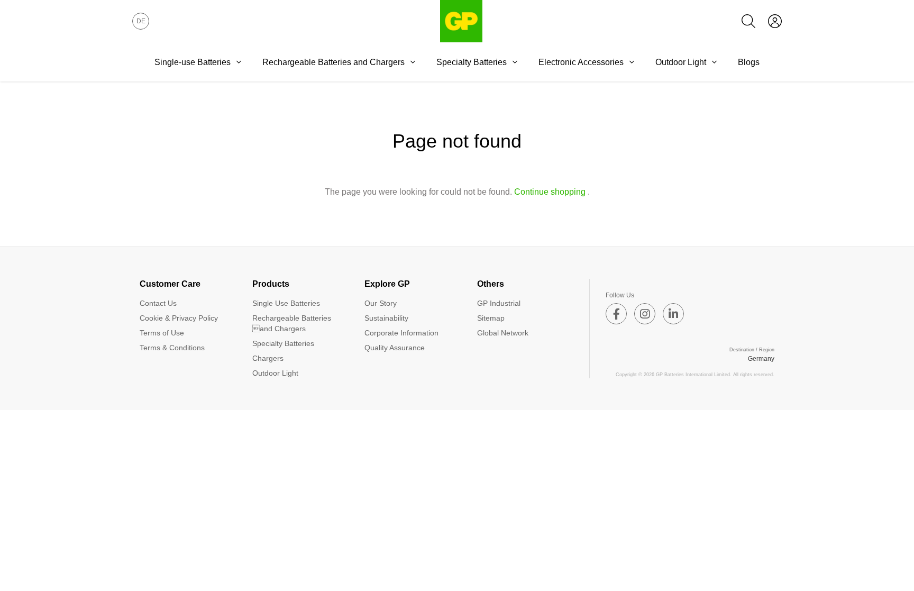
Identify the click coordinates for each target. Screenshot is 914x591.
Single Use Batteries (286, 303)
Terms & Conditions (172, 347)
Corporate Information (401, 333)
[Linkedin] (673, 313)
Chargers (268, 358)
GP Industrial (498, 303)
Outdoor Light (680, 62)
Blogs (749, 62)
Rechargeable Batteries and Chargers (333, 62)
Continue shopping (550, 191)
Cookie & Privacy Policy (179, 318)
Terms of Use (162, 333)
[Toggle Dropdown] (238, 62)
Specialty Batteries (471, 62)
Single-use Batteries (192, 62)
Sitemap (491, 318)
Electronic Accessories (581, 62)
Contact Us (158, 303)
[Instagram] (644, 313)
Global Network (502, 333)
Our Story (380, 303)
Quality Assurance (394, 347)
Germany (761, 358)
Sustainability (386, 318)
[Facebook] (616, 313)
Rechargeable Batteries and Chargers (291, 323)
